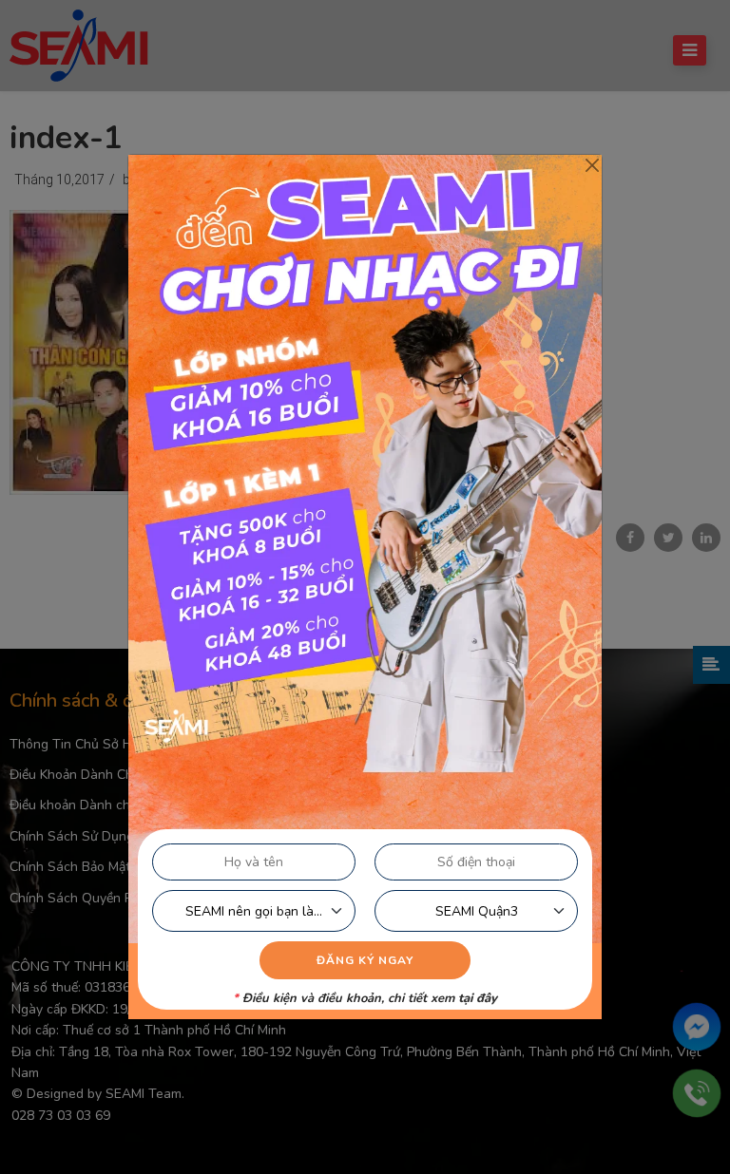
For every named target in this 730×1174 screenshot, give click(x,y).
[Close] (592, 165)
